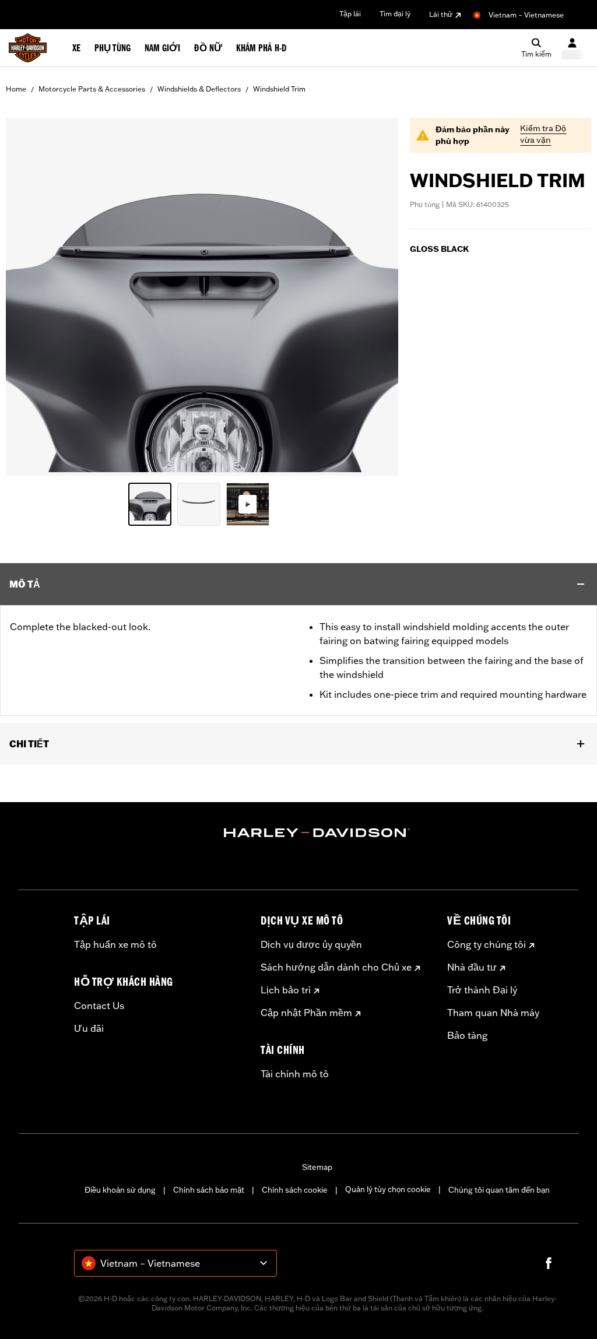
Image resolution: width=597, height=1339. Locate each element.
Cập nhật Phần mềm (306, 1012)
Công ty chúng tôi (486, 944)
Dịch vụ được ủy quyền (311, 944)
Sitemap (317, 1167)
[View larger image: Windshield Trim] (202, 295)
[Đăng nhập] (572, 48)
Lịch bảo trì (286, 990)
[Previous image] (29, 296)
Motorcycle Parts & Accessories (91, 89)
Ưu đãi (89, 1028)
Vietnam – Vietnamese (526, 14)
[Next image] (375, 296)
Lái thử (440, 14)
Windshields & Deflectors (199, 89)
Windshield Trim (279, 89)
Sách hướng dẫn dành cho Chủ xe (336, 967)
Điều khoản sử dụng (120, 1189)
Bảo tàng (467, 1035)
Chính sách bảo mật (208, 1189)
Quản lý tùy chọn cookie (388, 1189)
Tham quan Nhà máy (493, 1012)
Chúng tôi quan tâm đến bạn (499, 1189)
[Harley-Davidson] (317, 833)
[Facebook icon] (549, 1263)
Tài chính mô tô (295, 1074)
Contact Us (99, 1005)
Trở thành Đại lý (482, 990)
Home (16, 89)
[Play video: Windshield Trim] (248, 504)
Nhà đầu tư (472, 967)
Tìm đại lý (395, 13)
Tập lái (350, 13)
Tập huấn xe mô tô (115, 944)
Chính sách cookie (295, 1189)
